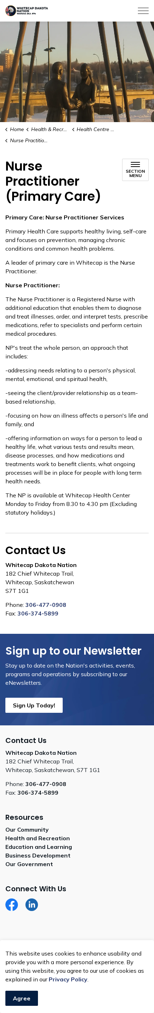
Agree (21, 998)
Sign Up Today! (34, 705)
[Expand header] (143, 11)
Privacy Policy (68, 979)
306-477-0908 (45, 604)
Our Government (29, 864)
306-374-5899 (38, 613)
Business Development (38, 855)
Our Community (27, 829)
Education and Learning (38, 846)
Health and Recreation (37, 838)
